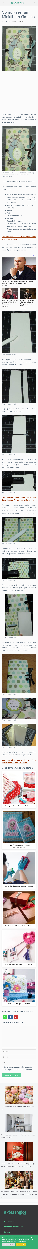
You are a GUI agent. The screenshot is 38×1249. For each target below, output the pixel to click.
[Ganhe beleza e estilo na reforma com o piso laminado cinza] (19, 1131)
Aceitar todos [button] (21, 1244)
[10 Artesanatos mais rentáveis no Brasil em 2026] (19, 1102)
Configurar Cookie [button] (8, 1244)
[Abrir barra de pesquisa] (34, 3)
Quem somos (9, 1221)
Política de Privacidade (13, 1227)
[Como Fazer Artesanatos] (17, 3)
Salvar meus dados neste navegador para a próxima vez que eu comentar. (18, 1068)
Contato (7, 1232)
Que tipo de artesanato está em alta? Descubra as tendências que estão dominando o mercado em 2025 (18, 1194)
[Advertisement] (19, 94)
